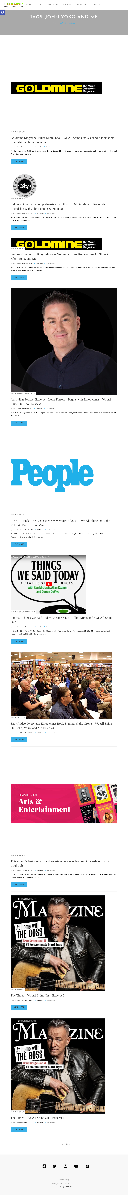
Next (68, 1144)
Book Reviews (18, 132)
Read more (18, 161)
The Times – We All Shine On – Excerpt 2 (37, 995)
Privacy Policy (64, 1180)
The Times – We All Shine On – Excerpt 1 (37, 1117)
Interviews (52, 5)
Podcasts (30, 394)
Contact (97, 5)
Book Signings (18, 718)
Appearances (82, 5)
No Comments (50, 147)
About (39, 5)
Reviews (67, 5)
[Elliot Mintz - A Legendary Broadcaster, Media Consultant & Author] (13, 5)
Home (29, 5)
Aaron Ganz (16, 147)
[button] (2, 12)
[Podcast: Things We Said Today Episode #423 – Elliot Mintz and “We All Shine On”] (64, 584)
